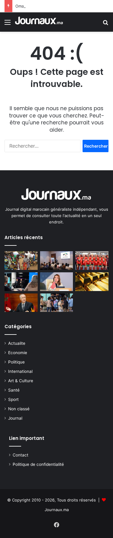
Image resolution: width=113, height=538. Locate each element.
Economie (17, 352)
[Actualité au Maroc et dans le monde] (39, 22)
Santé (14, 390)
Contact (20, 455)
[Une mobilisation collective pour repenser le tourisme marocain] (56, 260)
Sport (13, 399)
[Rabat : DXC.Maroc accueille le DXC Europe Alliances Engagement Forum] (21, 281)
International (20, 371)
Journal (15, 418)
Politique (16, 362)
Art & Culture (20, 380)
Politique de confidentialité (38, 464)
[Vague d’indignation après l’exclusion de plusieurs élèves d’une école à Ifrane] (56, 302)
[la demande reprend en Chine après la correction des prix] (91, 281)
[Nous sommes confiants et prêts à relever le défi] (91, 260)
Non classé (19, 408)
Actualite (16, 343)
